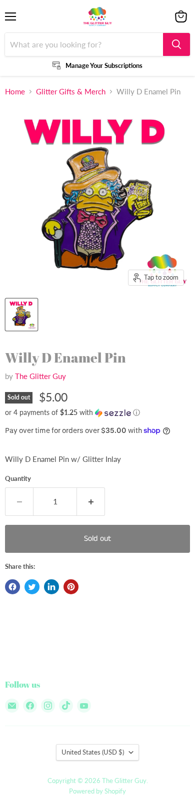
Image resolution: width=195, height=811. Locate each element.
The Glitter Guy (40, 376)
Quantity (18, 478)
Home (15, 91)
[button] (97, 412)
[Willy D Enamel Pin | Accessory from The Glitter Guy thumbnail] (22, 315)
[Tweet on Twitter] (32, 586)
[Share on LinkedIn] (51, 586)
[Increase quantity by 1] (91, 501)
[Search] (176, 44)
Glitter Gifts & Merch (71, 91)
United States (93, 752)
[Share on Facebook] (12, 586)
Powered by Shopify (97, 791)
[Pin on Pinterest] (71, 586)
